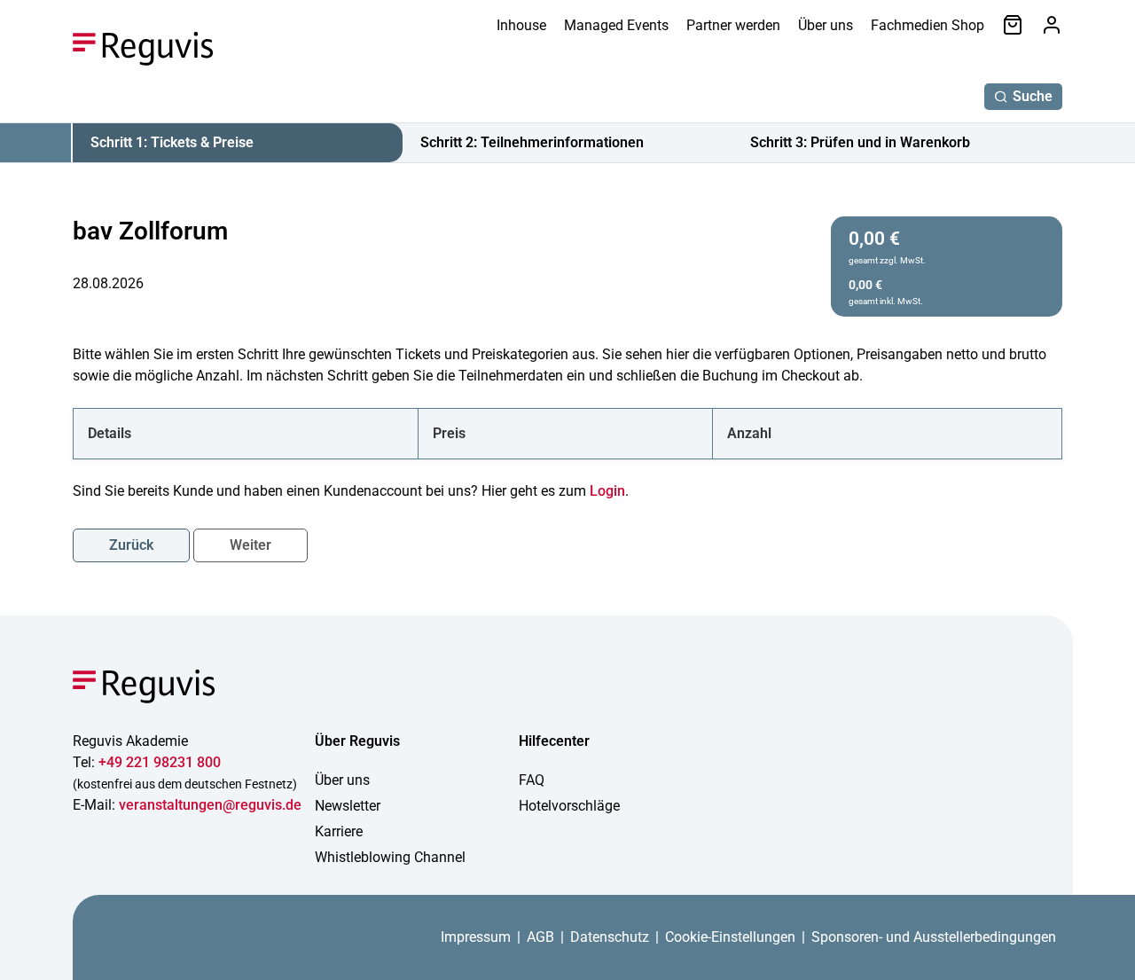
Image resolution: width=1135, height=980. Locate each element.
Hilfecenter (554, 741)
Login (607, 490)
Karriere (339, 831)
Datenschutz (609, 937)
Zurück (131, 545)
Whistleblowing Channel (390, 857)
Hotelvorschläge (569, 805)
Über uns (825, 25)
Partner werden (733, 25)
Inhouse (521, 25)
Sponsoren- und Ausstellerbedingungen (933, 937)
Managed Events (616, 25)
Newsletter (347, 805)
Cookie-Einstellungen (730, 937)
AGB (540, 937)
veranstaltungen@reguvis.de (210, 804)
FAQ (531, 780)
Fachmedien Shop (927, 25)
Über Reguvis (357, 741)
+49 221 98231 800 (159, 762)
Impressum (476, 937)
